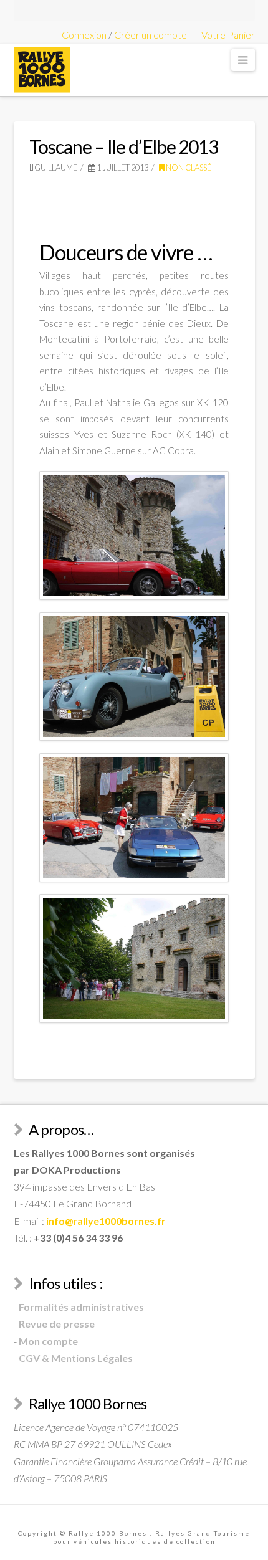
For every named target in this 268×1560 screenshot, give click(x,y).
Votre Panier (228, 34)
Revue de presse (57, 1323)
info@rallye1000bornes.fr (106, 1221)
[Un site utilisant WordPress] (42, 70)
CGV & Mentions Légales (76, 1358)
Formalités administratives (81, 1307)
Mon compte (48, 1341)
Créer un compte (150, 34)
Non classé (188, 168)
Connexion (84, 34)
